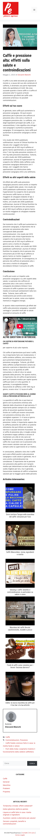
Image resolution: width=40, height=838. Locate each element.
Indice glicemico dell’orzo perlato (15, 809)
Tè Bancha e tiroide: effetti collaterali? (18, 806)
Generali (6, 782)
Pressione (24, 740)
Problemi (6, 788)
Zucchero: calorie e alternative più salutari (19, 818)
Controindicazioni (12, 740)
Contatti (24, 833)
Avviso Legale (20, 835)
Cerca (32, 763)
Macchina (6, 785)
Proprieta (6, 792)
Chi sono (32, 833)
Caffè (8, 737)
